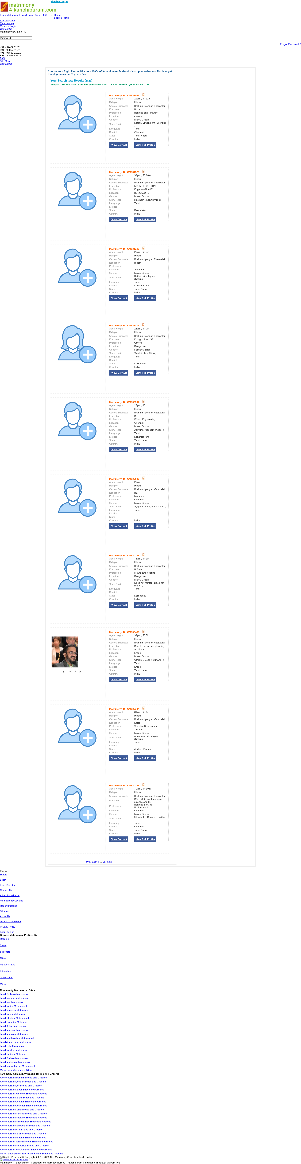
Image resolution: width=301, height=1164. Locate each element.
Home (57, 15)
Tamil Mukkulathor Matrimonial (17, 1038)
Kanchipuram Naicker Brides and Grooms (23, 1133)
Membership (7, 23)
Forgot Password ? (290, 44)
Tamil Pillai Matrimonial (12, 1046)
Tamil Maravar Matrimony (14, 1030)
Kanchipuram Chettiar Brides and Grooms (23, 1101)
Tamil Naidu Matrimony (12, 1014)
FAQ (2, 58)
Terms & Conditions (10, 921)
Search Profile (62, 17)
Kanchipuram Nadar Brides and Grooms (22, 1089)
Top (118, 1162)
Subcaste (5, 951)
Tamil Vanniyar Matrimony (14, 1010)
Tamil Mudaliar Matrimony (14, 1034)
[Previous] (63, 673)
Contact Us (6, 28)
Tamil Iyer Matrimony (11, 1002)
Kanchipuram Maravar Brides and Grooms (23, 1113)
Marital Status (7, 964)
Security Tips (7, 932)
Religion (4, 938)
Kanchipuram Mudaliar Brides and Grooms (23, 1117)
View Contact (119, 144)
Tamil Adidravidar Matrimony (15, 1042)
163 (104, 861)
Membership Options (11, 900)
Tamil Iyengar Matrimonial (14, 998)
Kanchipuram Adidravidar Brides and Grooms (25, 1125)
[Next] (80, 673)
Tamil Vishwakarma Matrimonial (17, 1066)
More (3, 983)
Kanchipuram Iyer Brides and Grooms (21, 1085)
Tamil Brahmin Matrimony (14, 994)
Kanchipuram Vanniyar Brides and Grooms (23, 1093)
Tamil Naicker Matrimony (13, 1050)
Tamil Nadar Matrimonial (13, 1006)
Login (3, 879)
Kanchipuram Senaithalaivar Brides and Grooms (26, 1141)
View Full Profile (145, 144)
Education (5, 971)
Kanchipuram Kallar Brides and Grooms (22, 1109)
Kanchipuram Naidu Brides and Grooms (22, 1097)
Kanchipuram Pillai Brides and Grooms (21, 1129)
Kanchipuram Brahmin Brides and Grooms (23, 1077)
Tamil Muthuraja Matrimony (15, 1062)
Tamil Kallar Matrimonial (13, 1026)
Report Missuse (8, 905)
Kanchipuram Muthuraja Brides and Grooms (24, 1145)
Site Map (5, 61)
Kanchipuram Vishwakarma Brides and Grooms (26, 1149)
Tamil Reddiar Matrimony (14, 1054)
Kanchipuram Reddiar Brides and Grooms (23, 1137)
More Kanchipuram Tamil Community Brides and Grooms (31, 1153)
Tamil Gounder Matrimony (14, 1022)
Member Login (59, 1)
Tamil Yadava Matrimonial (14, 1058)
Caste (3, 945)
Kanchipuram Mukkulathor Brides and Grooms (25, 1121)
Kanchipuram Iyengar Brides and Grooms (23, 1081)
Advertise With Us (10, 895)
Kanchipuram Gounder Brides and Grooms (23, 1105)
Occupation (6, 977)
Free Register (7, 20)
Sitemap (4, 911)
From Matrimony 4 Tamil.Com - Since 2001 (23, 15)
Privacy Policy (7, 926)
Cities (3, 958)
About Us (5, 916)
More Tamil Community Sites (16, 1070)
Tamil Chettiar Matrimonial (14, 1018)
